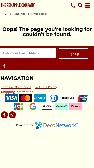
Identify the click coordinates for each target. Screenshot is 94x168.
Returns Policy (46, 87)
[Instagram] (12, 114)
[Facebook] (4, 66)
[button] (80, 5)
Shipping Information (17, 92)
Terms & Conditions (16, 87)
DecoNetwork (56, 125)
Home (4, 14)
